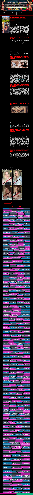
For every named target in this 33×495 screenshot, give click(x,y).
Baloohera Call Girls (27, 286)
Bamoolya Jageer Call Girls (6, 293)
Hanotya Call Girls (17, 22)
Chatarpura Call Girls (17, 492)
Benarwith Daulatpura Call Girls (8, 351)
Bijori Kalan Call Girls (6, 414)
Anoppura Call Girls (5, 244)
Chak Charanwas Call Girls (16, 451)
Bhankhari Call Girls (5, 368)
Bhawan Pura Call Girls (15, 380)
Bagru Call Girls (23, 273)
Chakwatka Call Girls (27, 472)
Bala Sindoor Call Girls (27, 282)
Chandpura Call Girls (27, 480)
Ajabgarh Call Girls (5, 219)
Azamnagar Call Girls (5, 256)
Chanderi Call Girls (5, 480)
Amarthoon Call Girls (15, 231)
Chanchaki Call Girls (19, 475)
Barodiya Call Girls (27, 326)
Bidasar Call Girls (13, 410)
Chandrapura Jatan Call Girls (7, 483)
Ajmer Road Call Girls (20, 220)
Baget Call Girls (21, 270)
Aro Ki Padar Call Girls (21, 248)
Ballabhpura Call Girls (6, 286)
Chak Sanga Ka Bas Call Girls (16, 467)
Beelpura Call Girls (13, 344)
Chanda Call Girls (12, 476)
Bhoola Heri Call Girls (27, 398)
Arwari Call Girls (11, 249)
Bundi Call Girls (28, 442)
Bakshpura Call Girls (20, 281)
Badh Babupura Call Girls (26, 257)
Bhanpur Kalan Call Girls (6, 369)
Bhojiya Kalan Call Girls (27, 393)
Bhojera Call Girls (19, 393)
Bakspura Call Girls (27, 281)
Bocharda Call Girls (19, 422)
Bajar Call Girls (13, 278)
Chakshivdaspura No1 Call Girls (7, 472)
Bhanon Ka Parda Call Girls (26, 368)
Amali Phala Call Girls (19, 228)
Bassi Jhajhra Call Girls (26, 336)
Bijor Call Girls (27, 413)
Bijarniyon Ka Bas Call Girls (7, 413)
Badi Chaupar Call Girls (26, 261)
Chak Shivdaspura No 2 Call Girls (7, 468)
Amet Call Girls (22, 236)
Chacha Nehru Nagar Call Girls (25, 443)
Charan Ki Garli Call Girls (7, 487)
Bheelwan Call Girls (19, 385)
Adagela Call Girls (5, 215)
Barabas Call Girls (5, 306)
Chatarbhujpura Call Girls (7, 492)
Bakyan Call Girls (5, 282)
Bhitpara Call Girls (27, 392)
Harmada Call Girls (5, 208)
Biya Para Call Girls (21, 421)
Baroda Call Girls (16, 326)
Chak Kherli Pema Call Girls (7, 459)
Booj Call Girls (17, 426)
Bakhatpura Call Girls (6, 281)
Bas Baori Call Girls (6, 332)
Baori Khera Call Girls (20, 302)
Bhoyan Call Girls (27, 405)
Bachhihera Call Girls (21, 256)
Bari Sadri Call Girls (5, 319)
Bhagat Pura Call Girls (6, 356)
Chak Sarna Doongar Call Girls (26, 467)
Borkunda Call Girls (18, 434)
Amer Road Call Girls (15, 236)
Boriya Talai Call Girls (27, 431)
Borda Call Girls (5, 430)
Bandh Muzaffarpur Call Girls (13, 294)
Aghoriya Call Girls (20, 216)
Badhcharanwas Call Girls (7, 261)
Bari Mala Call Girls (27, 318)
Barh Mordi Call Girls (6, 314)
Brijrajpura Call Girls (12, 439)
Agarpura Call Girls (13, 216)
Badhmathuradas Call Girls (16, 261)
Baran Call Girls (28, 306)
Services (29, 12)
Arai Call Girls (5, 245)
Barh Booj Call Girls (16, 310)
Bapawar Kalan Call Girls (13, 303)
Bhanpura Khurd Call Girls (20, 369)
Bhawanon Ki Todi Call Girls (16, 381)
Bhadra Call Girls (20, 355)
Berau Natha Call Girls (14, 352)
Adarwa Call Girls (20, 215)
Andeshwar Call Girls (20, 241)
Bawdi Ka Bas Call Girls (26, 340)
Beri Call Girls (21, 352)
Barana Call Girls (5, 307)
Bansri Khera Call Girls (19, 299)
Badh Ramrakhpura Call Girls (17, 260)
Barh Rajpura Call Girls (7, 315)
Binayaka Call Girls (19, 417)
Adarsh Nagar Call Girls (13, 215)
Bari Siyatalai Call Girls (20, 319)
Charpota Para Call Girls (27, 491)
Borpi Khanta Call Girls (6, 435)
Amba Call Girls (21, 231)
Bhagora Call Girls (27, 356)
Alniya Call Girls (11, 227)
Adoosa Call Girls (6, 216)
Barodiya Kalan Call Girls (14, 327)
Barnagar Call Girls (5, 326)
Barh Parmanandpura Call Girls (25, 314)
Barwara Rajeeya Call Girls (7, 331)
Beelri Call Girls (20, 344)
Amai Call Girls (5, 228)
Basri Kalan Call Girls (14, 335)
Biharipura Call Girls (26, 410)
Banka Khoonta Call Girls (6, 298)
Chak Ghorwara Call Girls (25, 454)
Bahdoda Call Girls (20, 274)
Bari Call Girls (5, 318)
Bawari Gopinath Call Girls (25, 339)
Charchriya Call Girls (27, 488)
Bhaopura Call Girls (6, 372)
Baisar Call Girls (20, 277)
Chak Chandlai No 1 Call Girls (16, 450)
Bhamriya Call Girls (5, 365)
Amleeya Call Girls (16, 237)
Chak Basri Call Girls (12, 447)
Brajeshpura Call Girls (6, 438)
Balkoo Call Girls (18, 285)
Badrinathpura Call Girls (20, 265)
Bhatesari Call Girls (27, 376)
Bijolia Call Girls (22, 413)
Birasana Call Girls (13, 418)
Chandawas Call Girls (27, 479)
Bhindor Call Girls (6, 392)
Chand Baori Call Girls (27, 475)
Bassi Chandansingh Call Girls (16, 336)
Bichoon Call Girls (27, 409)
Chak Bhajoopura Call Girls (26, 447)
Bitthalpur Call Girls (15, 421)
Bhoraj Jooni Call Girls (12, 405)
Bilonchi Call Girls (6, 417)
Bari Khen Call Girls (19, 318)
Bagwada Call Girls (6, 274)
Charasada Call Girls (14, 488)
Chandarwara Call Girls (20, 479)
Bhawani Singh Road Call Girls (25, 380)
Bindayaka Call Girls (26, 417)
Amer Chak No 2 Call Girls (7, 236)
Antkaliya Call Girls (22, 244)
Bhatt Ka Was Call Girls (19, 377)
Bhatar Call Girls (13, 376)
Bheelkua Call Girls (5, 385)
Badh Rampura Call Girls (7, 260)
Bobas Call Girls (12, 422)
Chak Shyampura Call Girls (26, 468)
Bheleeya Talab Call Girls (6, 389)
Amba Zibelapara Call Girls (6, 232)
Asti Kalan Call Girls (19, 252)
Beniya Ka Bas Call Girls (26, 351)
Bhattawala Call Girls (27, 377)
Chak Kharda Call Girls (20, 458)
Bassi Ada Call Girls (6, 336)
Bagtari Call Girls (28, 273)
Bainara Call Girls (6, 277)
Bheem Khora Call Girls (27, 385)
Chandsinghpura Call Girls (26, 483)
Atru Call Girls (22, 253)
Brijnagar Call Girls (19, 438)
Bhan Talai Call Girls (12, 365)
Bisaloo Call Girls (27, 418)
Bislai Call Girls (5, 421)
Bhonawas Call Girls (5, 397)
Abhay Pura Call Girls (20, 212)
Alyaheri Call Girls (27, 227)
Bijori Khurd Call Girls (13, 414)
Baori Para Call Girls (5, 303)
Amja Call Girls (27, 236)
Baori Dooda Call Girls (13, 302)
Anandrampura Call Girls (27, 240)
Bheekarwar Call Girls (27, 384)
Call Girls (20, 12)
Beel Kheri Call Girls (26, 343)
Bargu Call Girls (28, 307)
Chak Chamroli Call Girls (7, 450)
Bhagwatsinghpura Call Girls (25, 359)
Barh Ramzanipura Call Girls (16, 315)
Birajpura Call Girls (6, 418)
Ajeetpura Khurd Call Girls (6, 220)
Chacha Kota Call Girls (15, 443)
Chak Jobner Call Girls (13, 458)
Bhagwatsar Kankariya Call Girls (16, 359)
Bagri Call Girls (10, 273)
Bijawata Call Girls (15, 413)
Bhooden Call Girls (5, 398)
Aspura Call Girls (6, 252)
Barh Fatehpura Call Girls (26, 311)
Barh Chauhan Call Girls (7, 311)
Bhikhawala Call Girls (20, 389)
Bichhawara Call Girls (20, 409)
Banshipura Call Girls (27, 298)
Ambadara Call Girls (20, 232)
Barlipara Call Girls (27, 323)
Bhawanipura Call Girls (7, 381)
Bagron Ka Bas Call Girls (16, 273)
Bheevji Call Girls (20, 388)
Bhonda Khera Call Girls (13, 397)
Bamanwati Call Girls (19, 289)
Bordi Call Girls (17, 430)
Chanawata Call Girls (6, 475)
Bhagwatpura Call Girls (6, 359)
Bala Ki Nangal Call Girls (19, 282)
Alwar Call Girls (22, 227)
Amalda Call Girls (12, 228)
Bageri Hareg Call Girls (6, 270)
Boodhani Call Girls (5, 426)
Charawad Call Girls (20, 488)
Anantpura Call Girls (6, 241)
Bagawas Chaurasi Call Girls (7, 269)
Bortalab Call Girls (13, 435)
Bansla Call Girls (6, 299)
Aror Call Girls (27, 248)
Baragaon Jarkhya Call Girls (13, 306)
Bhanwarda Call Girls (27, 369)
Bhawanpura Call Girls (26, 381)
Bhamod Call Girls (27, 364)
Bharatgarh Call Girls (19, 372)
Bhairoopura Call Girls (27, 360)
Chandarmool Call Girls (6, 479)
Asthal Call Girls (12, 252)
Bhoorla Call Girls (19, 402)
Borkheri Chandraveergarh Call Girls (8, 434)
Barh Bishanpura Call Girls (7, 310)
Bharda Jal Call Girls (12, 373)
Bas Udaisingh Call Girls (14, 332)
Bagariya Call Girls (27, 266)
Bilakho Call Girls (27, 414)
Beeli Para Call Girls (6, 344)
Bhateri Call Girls (20, 376)
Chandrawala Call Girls (17, 483)
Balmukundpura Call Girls (20, 286)
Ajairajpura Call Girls (18, 219)
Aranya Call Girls (27, 245)
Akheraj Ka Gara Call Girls (14, 224)
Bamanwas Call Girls (12, 289)
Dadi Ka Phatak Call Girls (13, 208)
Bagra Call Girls (5, 273)
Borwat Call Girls (27, 435)
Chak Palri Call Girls (16, 464)
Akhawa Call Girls (12, 223)
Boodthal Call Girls (11, 426)
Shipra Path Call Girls (27, 208)
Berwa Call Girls (27, 352)
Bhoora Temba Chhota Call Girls (18, 401)
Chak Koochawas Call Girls (17, 459)
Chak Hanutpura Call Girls (25, 455)
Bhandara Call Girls (27, 365)
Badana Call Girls (28, 256)
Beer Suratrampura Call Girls (7, 348)
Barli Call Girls (13, 323)
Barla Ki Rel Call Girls (26, 322)
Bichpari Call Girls (6, 410)
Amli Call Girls (21, 237)
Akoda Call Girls (27, 224)
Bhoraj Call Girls (6, 405)
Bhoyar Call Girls (6, 406)
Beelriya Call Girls (27, 344)
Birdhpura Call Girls (20, 418)
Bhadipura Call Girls (13, 355)
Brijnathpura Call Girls (27, 438)
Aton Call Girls (12, 253)
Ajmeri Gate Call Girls (27, 220)
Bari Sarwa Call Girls (12, 319)
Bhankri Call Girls (12, 368)
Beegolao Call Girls (12, 343)
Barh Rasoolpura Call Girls (25, 315)
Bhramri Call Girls (12, 406)
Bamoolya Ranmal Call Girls (15, 293)
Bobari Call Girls (6, 422)
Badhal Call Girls (27, 260)
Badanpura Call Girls (6, 257)
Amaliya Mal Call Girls (26, 228)
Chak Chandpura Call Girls (7, 451)
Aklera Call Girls (21, 224)
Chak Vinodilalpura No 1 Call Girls (9, 471)
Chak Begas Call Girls (19, 447)
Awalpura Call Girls (27, 253)
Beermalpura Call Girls (21, 348)
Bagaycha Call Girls (16, 269)
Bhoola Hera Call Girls (20, 398)
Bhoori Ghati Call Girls (6, 402)
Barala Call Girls (21, 306)
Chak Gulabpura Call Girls (16, 455)
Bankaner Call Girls (13, 298)
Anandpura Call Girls (12, 240)
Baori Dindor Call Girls (6, 302)
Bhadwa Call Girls (27, 355)
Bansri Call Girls (12, 299)
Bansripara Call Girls (26, 299)
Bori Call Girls (22, 430)
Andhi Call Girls (27, 241)
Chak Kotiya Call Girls (26, 459)
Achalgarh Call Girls (27, 212)
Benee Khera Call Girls (17, 351)
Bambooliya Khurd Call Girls (16, 290)
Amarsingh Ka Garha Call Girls (7, 231)
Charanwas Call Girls (26, 487)
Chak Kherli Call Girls (27, 458)
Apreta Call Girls (28, 244)
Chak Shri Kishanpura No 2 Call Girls (17, 468)
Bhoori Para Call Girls (13, 402)
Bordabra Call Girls (11, 430)
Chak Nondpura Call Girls (7, 464)
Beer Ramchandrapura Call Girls (25, 347)
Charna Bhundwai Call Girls (18, 491)
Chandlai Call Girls (12, 480)
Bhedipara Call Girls (19, 384)
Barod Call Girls (11, 326)
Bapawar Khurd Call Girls (20, 303)
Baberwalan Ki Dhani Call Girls (14, 256)
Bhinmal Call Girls (12, 392)
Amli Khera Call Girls (27, 237)
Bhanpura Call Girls (13, 369)
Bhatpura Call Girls (12, 377)
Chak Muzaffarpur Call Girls (16, 463)
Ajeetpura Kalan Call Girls (26, 219)
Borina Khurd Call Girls (14, 431)
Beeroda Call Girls (27, 348)
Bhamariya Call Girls (5, 364)
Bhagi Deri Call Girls (20, 356)
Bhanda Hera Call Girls (20, 365)
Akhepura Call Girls (5, 224)
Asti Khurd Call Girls (26, 252)
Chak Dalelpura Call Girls (26, 451)
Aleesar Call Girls (5, 227)
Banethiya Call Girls (27, 294)
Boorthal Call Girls (27, 426)
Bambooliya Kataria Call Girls (7, 290)
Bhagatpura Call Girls (13, 356)
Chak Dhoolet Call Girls (7, 454)
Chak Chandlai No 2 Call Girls (25, 450)
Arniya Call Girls (14, 248)
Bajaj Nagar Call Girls (6, 278)
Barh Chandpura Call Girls (25, 310)
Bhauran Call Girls (6, 380)
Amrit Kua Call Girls (5, 240)
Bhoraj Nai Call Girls (20, 405)
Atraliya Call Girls (17, 253)
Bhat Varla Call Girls (6, 376)
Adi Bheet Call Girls (27, 215)
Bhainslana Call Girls (13, 360)
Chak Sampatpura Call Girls (6, 467)
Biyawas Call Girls (27, 421)
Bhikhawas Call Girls (27, 389)
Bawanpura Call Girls (16, 339)
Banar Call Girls (28, 293)
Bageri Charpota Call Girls (25, 269)
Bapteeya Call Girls (27, 303)
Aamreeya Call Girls (20, 211)
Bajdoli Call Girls (19, 278)
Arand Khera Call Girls (20, 245)
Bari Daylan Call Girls (12, 318)
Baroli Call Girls (20, 327)
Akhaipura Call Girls (5, 223)
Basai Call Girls (21, 332)
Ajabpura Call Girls (12, 219)
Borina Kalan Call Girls (6, 431)
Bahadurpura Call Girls (13, 274)
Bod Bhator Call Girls (26, 422)
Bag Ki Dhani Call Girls (13, 266)
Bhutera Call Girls (6, 409)
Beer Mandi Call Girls (6, 347)
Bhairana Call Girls (20, 360)
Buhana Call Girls (22, 442)
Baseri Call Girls (27, 332)
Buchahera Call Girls (20, 439)
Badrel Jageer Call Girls (6, 265)
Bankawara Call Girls (20, 298)
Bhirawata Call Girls (19, 392)
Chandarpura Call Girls (13, 479)
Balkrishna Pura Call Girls (26, 285)
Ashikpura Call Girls (27, 249)
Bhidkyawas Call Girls (13, 389)
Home (4, 12)
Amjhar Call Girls (5, 237)
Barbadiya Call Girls (11, 307)
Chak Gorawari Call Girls (7, 455)
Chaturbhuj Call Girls (26, 492)
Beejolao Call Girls (19, 343)
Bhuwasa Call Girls (12, 409)
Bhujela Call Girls (27, 406)
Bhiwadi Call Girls (5, 393)
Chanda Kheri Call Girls (27, 476)
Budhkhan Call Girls (5, 442)
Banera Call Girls (21, 294)
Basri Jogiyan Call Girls (6, 335)
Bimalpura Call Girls (12, 417)
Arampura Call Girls (12, 245)
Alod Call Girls (16, 227)
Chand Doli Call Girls (5, 476)
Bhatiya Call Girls (5, 377)
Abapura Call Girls (27, 211)
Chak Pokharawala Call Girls (25, 464)
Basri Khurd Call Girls (21, 335)
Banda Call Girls (5, 294)
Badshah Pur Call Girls (27, 265)
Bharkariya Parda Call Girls (19, 373)
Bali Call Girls (12, 285)
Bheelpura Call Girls (12, 385)
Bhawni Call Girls (5, 384)
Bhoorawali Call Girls (26, 401)
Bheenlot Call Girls (13, 388)
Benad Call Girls (20, 208)
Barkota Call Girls (19, 322)
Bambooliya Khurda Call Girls (26, 290)
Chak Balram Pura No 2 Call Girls (16, 446)
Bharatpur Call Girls (5, 373)
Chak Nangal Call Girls (26, 463)
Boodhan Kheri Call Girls (26, 425)
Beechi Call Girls (6, 343)
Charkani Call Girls (11, 491)
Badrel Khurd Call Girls (13, 265)
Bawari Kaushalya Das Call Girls (8, 340)
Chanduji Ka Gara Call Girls (17, 484)
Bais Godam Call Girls (13, 277)
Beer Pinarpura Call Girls (15, 347)
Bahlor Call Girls (27, 274)
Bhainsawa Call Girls (6, 360)
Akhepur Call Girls (27, 223)
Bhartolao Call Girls (27, 373)
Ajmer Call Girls (13, 220)
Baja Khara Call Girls (26, 277)
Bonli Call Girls (19, 425)
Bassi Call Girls (28, 335)
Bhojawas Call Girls (12, 393)
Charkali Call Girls (5, 491)
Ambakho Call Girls (27, 232)
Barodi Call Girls (22, 326)
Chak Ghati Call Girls (16, 454)
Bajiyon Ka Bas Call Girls (26, 278)
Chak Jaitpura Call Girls (6, 458)
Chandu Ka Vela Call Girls (7, 484)
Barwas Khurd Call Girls (26, 331)
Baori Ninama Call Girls (27, 302)
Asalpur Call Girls (16, 249)
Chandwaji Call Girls (26, 484)
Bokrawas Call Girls (13, 425)
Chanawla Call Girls (12, 475)
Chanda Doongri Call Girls (19, 476)
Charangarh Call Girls (17, 487)
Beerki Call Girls (14, 348)
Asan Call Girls (22, 249)
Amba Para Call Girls (27, 231)
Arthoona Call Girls (5, 249)
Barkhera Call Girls (6, 322)
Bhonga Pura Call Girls (20, 397)
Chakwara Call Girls (20, 472)
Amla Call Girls (10, 237)
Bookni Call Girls (22, 426)
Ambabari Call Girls (14, 232)
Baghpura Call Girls (27, 270)
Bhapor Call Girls (13, 372)
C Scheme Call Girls (6, 443)
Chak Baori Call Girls (26, 446)
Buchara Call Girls (27, 439)
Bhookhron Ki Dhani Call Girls (12, 398)
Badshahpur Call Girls (6, 266)
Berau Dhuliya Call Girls (7, 352)
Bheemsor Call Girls (6, 388)
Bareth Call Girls (17, 307)
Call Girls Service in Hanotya (22, 79)
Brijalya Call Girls (13, 438)
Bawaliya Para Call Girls (7, 339)
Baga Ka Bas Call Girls (20, 266)
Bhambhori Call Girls (21, 364)
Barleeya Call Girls (6, 323)
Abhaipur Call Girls (5, 212)
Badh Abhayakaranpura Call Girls (16, 257)
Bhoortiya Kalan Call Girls (26, 402)
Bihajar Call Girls (20, 410)
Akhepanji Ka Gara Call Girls (19, 223)
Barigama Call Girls (27, 319)
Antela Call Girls (16, 244)
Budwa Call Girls (11, 442)
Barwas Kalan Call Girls (17, 331)
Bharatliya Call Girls (27, 372)
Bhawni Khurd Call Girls (12, 384)
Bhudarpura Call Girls (20, 406)
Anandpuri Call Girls (19, 240)
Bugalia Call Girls (17, 442)
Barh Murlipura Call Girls (15, 314)
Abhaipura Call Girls (12, 212)
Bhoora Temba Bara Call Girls (7, 401)
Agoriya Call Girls (27, 216)
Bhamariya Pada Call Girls (13, 364)
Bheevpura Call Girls (26, 388)
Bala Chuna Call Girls (12, 282)
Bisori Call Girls (10, 421)
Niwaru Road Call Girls (6, 211)
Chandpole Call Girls (19, 480)
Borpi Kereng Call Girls (26, 434)
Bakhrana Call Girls (13, 281)
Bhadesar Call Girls (6, 355)
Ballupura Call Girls (12, 286)
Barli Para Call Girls (19, 323)
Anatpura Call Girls (13, 241)
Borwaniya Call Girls (20, 435)
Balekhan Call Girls (6, 285)
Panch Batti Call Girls (13, 211)
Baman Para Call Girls (6, 289)
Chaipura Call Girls (6, 446)
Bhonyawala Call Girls (27, 397)
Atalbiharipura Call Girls (6, 253)
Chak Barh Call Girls (5, 447)
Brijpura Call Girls (6, 439)
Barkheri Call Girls (13, 322)
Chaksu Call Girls (15, 472)
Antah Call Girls (11, 244)
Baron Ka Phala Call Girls (27, 327)
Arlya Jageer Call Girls (6, 248)
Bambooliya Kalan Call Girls (26, 289)
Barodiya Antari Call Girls (6, 327)
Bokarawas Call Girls (6, 425)
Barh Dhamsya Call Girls (16, 311)
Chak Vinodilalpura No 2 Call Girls (23, 471)
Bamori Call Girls (22, 293)
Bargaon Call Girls (22, 307)
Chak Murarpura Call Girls (7, 463)
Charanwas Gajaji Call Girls (6, 488)
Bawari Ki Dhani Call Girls (17, 340)
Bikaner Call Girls (21, 414)
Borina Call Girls (28, 430)
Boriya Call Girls (20, 431)
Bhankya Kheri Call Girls (18, 368)
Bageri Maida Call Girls (14, 270)
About (12, 12)
